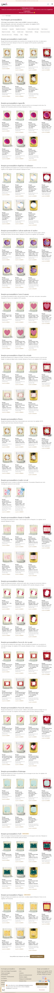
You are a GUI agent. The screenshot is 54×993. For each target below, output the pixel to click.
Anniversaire (4, 29)
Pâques (26, 34)
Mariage (36, 32)
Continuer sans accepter (42, 987)
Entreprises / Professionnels (7, 976)
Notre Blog (3, 982)
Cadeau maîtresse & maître (33, 29)
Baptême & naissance (20, 29)
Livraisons (21, 973)
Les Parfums (4, 978)
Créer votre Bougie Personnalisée (9, 971)
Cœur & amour (44, 29)
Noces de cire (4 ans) (45, 32)
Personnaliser (42, 989)
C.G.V (20, 971)
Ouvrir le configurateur (37, 956)
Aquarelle (12, 29)
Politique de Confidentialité (25, 979)
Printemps (16, 34)
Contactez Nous (22, 981)
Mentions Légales (23, 977)
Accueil (3, 15)
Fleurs (13, 32)
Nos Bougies (4, 980)
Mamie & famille (29, 32)
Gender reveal (20, 32)
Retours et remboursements (25, 975)
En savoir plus (14, 988)
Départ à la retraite (6, 32)
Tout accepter (42, 984)
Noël (21, 34)
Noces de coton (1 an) (7, 34)
